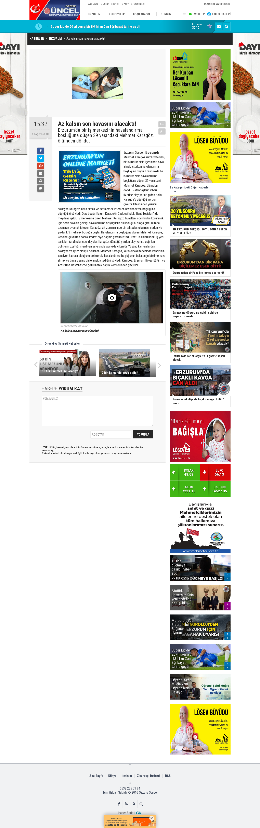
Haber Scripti (126, 813)
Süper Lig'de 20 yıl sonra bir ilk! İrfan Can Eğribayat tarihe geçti (95, 26)
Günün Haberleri (111, 3)
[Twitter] (40, 158)
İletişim (127, 776)
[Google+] (40, 166)
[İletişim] (219, 26)
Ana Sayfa (93, 3)
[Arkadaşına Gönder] (40, 173)
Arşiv (126, 3)
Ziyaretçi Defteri (148, 776)
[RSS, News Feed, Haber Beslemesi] (126, 804)
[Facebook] (40, 151)
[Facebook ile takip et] (118, 804)
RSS (168, 776)
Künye (112, 776)
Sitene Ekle (138, 3)
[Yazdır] (40, 181)
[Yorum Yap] (40, 188)
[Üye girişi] (134, 804)
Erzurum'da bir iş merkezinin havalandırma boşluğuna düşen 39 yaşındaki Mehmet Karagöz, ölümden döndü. (106, 135)
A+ (162, 124)
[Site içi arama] (226, 26)
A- (162, 131)
